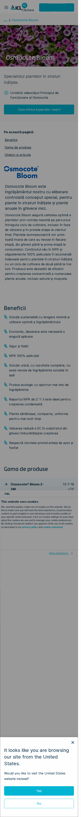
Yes (39, 791)
